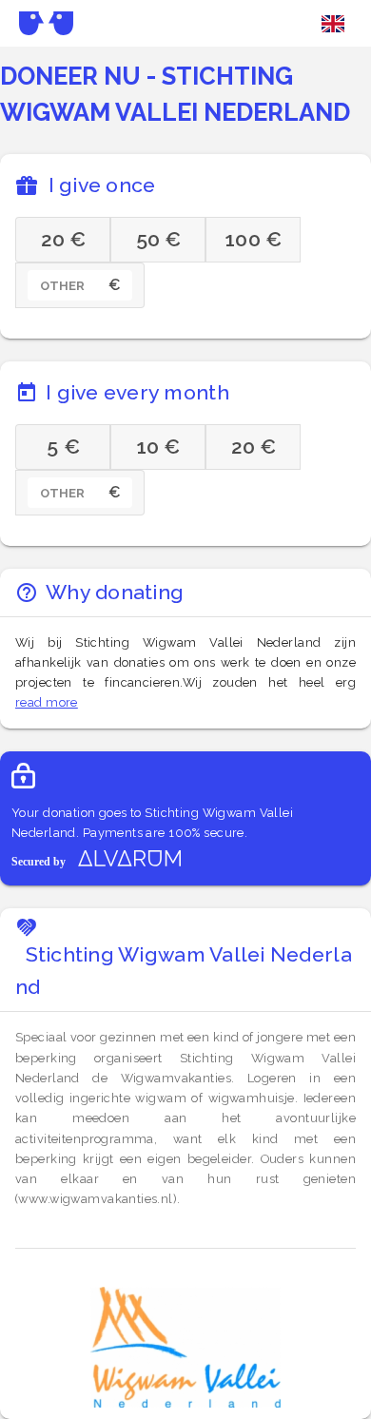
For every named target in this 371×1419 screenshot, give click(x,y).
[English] (333, 24)
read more (46, 702)
